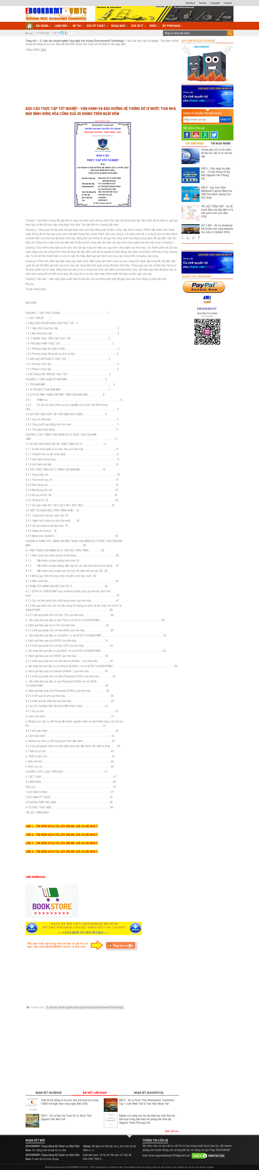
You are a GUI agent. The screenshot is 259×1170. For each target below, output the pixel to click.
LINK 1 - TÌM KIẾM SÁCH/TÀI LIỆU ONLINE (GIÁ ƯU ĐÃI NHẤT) (62, 826)
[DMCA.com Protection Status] (208, 1155)
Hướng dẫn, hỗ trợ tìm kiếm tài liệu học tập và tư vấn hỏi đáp (216, 153)
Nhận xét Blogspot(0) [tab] (148, 1092)
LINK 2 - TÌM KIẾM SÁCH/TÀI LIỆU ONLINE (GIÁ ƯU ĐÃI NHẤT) (62, 834)
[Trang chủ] (29, 26)
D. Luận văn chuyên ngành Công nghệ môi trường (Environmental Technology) (82, 40)
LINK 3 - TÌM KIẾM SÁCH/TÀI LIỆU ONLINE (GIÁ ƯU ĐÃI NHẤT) (62, 843)
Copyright (215, 3)
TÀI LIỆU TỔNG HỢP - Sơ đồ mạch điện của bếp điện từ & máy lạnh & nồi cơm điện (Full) (217, 211)
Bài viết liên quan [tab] (95, 1092)
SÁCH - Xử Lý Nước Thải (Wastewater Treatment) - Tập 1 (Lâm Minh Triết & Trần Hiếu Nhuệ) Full (147, 1101)
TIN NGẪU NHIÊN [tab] (220, 143)
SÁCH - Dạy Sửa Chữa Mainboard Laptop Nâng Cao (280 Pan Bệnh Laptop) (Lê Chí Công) (216, 192)
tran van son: (90, 1155)
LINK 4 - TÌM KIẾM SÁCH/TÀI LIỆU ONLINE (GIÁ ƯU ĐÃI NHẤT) (62, 851)
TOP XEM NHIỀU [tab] (194, 143)
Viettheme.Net (116, 1167)
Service (202, 3)
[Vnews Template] (56, 14)
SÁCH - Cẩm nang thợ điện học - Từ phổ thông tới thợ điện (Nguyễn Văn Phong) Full (215, 173)
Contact (228, 3)
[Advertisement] (102, 77)
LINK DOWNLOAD (35, 877)
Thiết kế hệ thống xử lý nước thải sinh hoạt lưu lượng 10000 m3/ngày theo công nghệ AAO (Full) (69, 1101)
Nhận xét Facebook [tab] (49, 1092)
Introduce (190, 3)
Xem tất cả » (172, 1131)
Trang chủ (31, 40)
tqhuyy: (87, 1146)
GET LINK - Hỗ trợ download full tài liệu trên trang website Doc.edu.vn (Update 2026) (217, 229)
